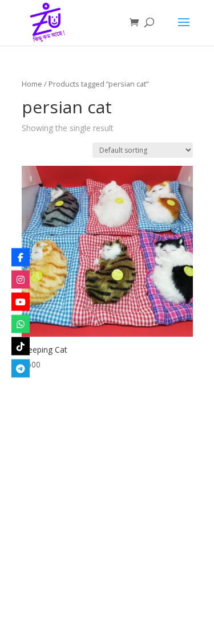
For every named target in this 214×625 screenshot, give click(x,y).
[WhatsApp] (20, 323)
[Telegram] (20, 368)
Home (32, 84)
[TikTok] (20, 346)
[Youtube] (20, 301)
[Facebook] (20, 257)
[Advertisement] (107, 512)
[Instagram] (20, 279)
